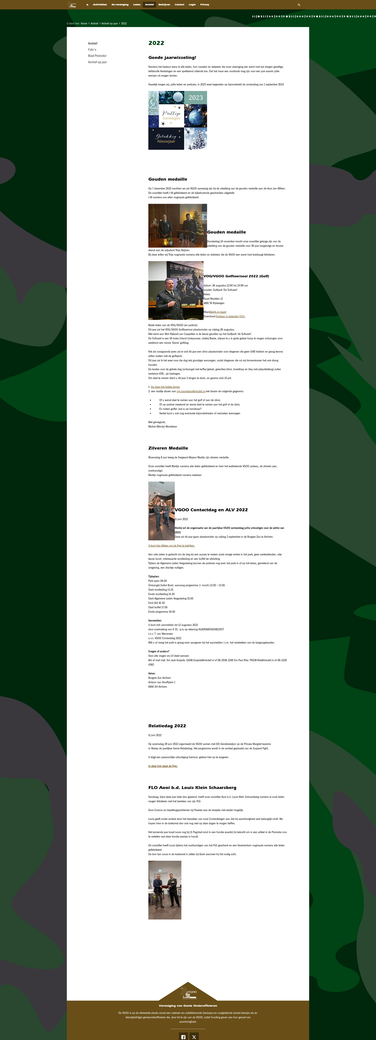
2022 (124, 23)
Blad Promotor (97, 56)
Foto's (92, 50)
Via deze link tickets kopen (165, 387)
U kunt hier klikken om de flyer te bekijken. (171, 545)
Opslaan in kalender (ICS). (230, 316)
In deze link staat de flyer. (163, 766)
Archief (94, 23)
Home (84, 23)
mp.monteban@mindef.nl (191, 391)
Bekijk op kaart (218, 312)
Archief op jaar (109, 23)
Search (298, 4)
